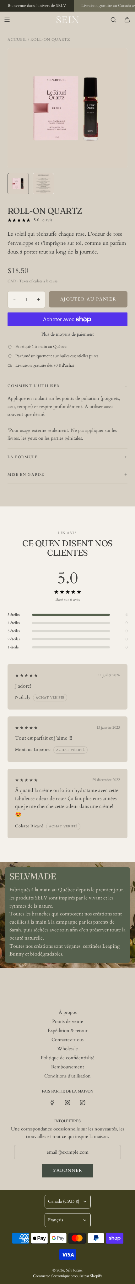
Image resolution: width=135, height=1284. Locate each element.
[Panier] (127, 20)
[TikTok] (82, 1102)
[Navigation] (7, 20)
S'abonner (67, 1170)
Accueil (17, 39)
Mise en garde (26, 474)
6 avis (47, 220)
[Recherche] (113, 20)
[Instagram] (67, 1102)
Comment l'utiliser (33, 385)
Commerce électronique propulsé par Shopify (67, 1275)
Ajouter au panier (88, 299)
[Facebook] (52, 1102)
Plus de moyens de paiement (67, 334)
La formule (23, 456)
